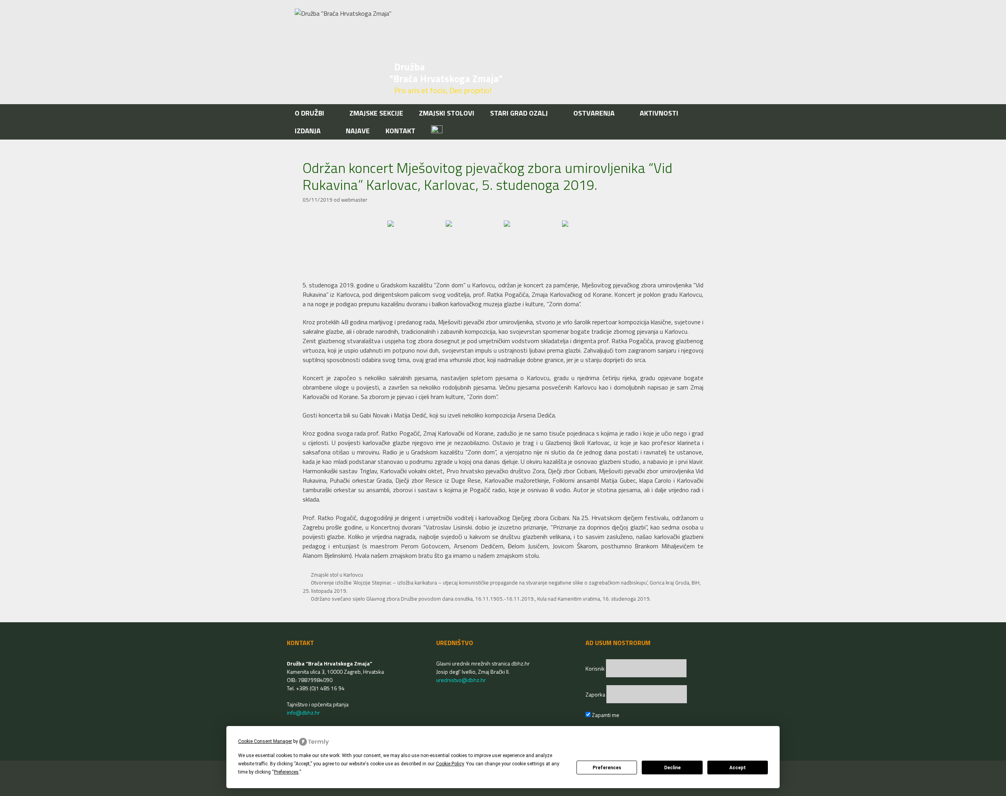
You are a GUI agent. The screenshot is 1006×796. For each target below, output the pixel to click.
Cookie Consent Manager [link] (265, 741)
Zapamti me (605, 715)
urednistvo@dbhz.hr (461, 680)
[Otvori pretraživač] (706, 131)
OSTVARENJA (594, 113)
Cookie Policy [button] (450, 764)
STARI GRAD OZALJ (519, 113)
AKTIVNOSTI (659, 113)
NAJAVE (358, 130)
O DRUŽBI (309, 113)
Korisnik (596, 668)
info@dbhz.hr (303, 712)
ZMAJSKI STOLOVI (446, 113)
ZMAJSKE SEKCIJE (376, 113)
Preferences (607, 767)
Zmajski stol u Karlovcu (337, 575)
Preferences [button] (286, 772)
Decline (672, 767)
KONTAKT (400, 130)
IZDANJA (308, 130)
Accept (737, 767)
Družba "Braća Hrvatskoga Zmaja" (446, 72)
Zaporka (596, 694)
